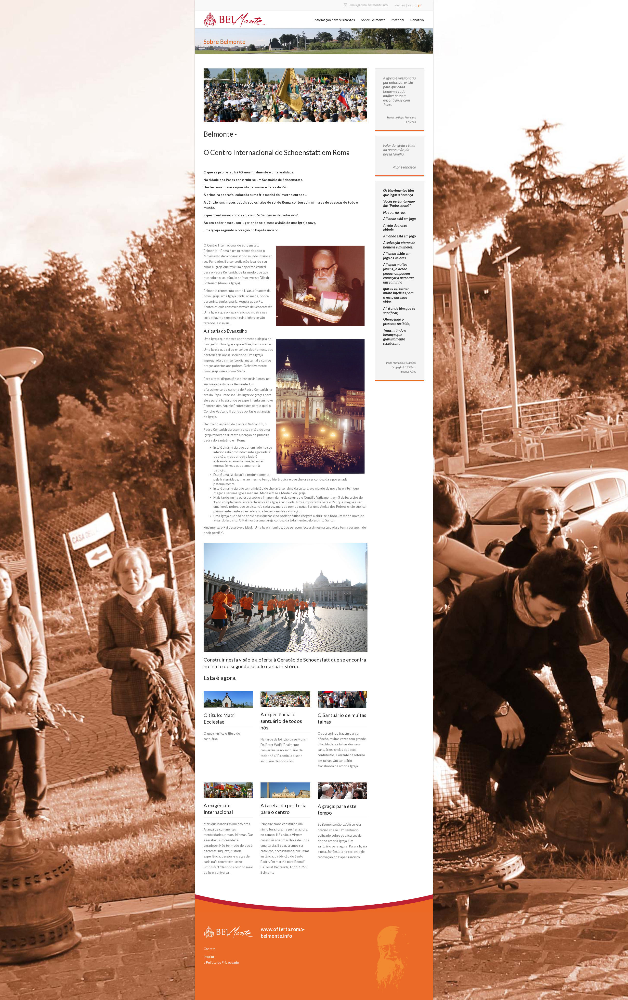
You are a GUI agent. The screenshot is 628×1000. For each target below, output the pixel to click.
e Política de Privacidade (221, 962)
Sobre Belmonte (373, 20)
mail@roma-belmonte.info (369, 5)
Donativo (417, 20)
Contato (210, 949)
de (397, 5)
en (403, 5)
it (415, 5)
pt (419, 5)
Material (398, 20)
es (409, 5)
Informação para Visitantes (334, 20)
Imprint (209, 957)
